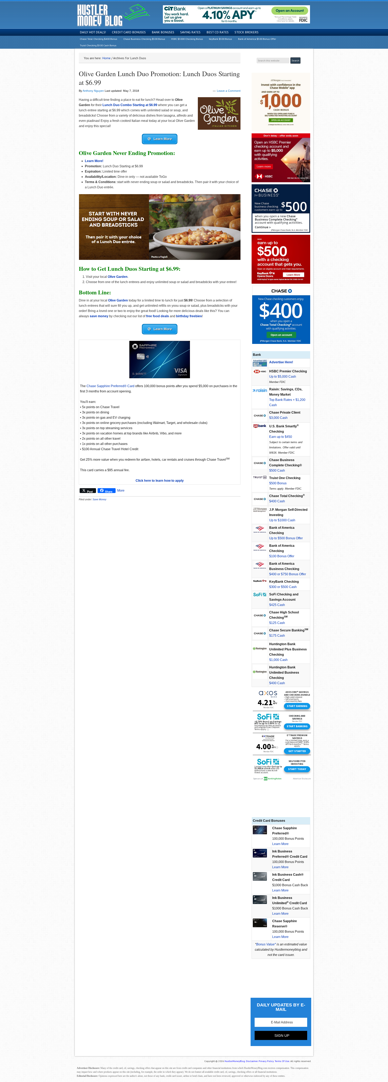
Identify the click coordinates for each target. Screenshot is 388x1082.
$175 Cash (277, 635)
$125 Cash (277, 623)
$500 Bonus (278, 483)
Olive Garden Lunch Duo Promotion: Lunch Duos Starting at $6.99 (159, 78)
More (120, 490)
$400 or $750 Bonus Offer (287, 574)
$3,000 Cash (278, 417)
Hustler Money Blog (113, 15)
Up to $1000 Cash (282, 520)
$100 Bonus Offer (281, 556)
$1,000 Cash (278, 660)
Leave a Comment (228, 90)
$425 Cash (277, 605)
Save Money (99, 499)
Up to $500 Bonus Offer (286, 538)
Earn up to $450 (280, 436)
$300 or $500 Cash (283, 587)
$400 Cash (277, 501)
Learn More (280, 844)
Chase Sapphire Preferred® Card (110, 386)
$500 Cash (277, 470)
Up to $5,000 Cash (282, 376)
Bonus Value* (266, 944)
